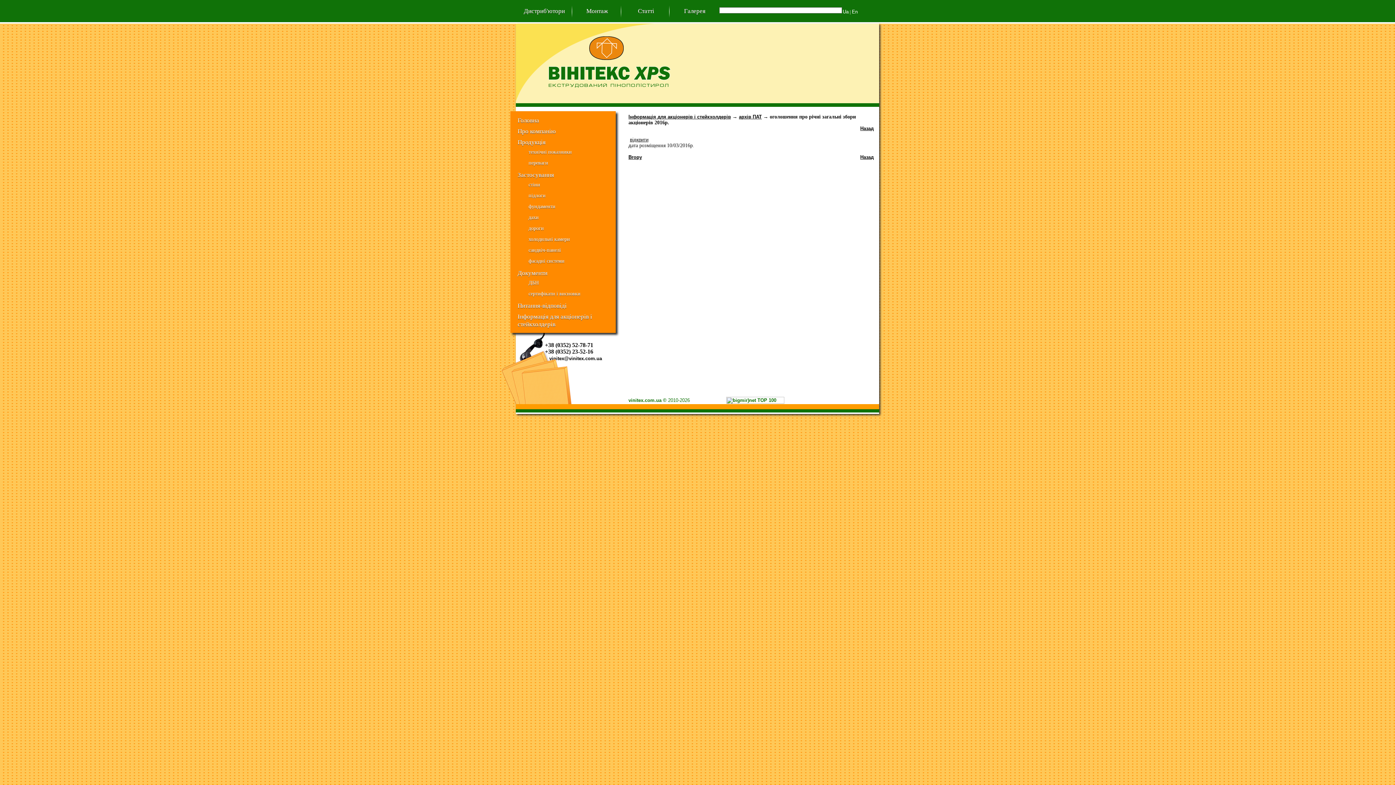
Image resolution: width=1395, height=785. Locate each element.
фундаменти (542, 206)
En (855, 12)
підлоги (537, 195)
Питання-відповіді (542, 305)
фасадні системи (547, 261)
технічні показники (550, 152)
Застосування (536, 174)
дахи (534, 217)
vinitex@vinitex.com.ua (575, 358)
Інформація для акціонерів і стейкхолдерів (555, 317)
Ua (846, 12)
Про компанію (537, 131)
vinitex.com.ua (645, 400)
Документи (532, 273)
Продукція (532, 142)
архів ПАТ (750, 117)
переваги (538, 163)
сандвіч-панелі (545, 250)
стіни (534, 185)
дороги (536, 228)
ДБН (534, 283)
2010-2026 (679, 400)
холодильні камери (549, 239)
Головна (528, 120)
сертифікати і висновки (555, 294)
